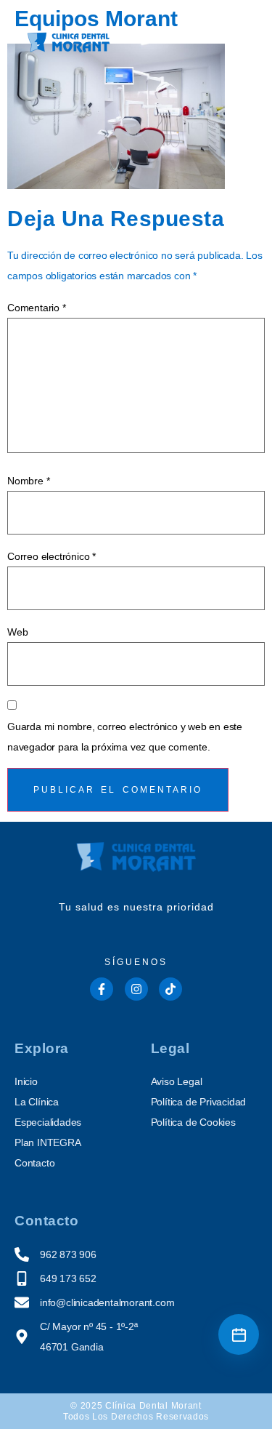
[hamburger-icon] (235, 45)
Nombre (28, 481)
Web (17, 632)
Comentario (36, 307)
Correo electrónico (51, 556)
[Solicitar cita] (238, 1334)
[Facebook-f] (101, 989)
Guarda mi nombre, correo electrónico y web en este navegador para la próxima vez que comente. (124, 737)
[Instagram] (136, 989)
